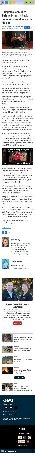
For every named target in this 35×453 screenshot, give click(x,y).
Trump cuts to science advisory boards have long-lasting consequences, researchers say (23, 388)
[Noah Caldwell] (5, 264)
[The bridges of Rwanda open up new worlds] (7, 360)
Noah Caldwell (19, 26)
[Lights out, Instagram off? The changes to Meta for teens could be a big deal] (7, 370)
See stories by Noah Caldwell (20, 268)
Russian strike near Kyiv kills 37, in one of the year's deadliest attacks (23, 339)
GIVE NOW (17, 323)
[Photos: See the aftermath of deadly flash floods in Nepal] (7, 349)
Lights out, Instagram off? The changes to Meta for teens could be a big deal (23, 372)
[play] (3, 451)
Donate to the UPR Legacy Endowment (17, 305)
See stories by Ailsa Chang (19, 254)
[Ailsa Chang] (5, 242)
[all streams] (32, 451)
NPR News (6, 227)
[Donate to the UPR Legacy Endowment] (17, 289)
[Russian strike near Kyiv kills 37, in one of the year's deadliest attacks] (7, 338)
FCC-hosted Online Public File (11, 414)
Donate (29, 2)
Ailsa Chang (10, 26)
